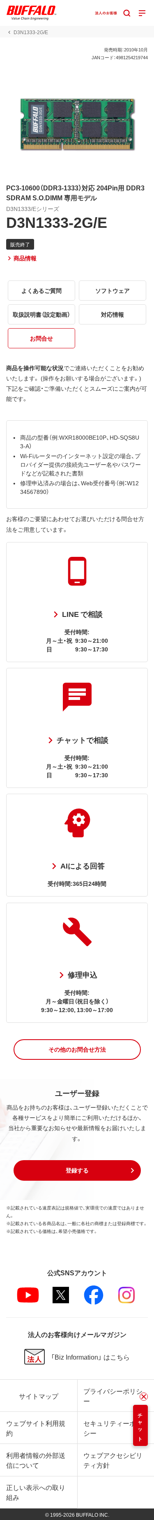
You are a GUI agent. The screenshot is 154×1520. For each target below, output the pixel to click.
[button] (77, 1049)
